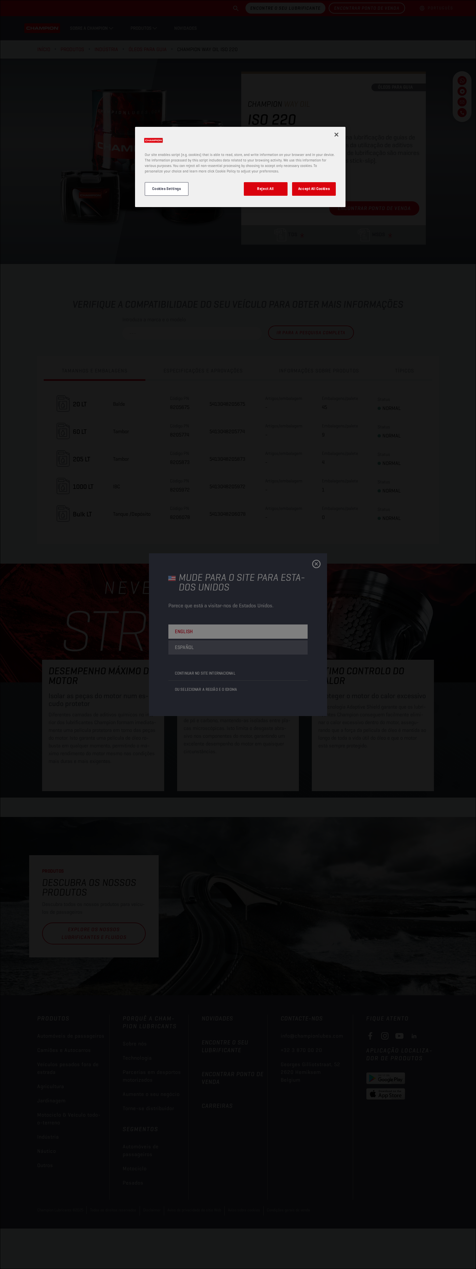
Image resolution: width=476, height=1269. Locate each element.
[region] (240, 167)
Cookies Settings (166, 188)
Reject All (265, 188)
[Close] (336, 134)
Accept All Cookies (314, 188)
